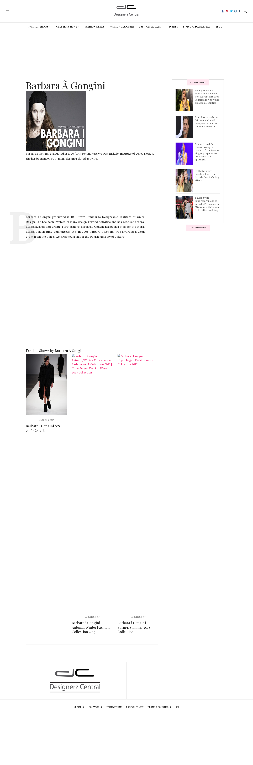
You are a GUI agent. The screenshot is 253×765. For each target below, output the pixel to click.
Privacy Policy (134, 707)
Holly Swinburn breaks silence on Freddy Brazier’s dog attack (207, 175)
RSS (177, 707)
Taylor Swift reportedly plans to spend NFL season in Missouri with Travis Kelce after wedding (207, 204)
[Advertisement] (126, 55)
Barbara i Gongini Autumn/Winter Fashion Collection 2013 (91, 627)
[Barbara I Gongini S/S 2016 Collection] (46, 384)
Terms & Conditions (159, 707)
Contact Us (95, 707)
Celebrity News (66, 26)
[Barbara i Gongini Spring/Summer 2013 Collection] (138, 483)
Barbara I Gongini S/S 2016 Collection (43, 428)
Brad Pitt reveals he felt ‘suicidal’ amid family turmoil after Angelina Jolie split (206, 122)
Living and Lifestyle (196, 26)
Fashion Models (150, 26)
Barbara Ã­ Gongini (65, 85)
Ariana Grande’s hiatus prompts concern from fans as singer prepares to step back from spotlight (207, 152)
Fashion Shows (38, 26)
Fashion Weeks (94, 26)
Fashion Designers (121, 26)
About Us (79, 707)
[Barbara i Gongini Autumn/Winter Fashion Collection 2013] (92, 483)
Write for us (114, 707)
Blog (218, 26)
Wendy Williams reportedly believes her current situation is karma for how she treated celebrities (207, 96)
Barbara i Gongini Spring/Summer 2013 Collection (134, 627)
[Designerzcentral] (126, 11)
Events (173, 26)
